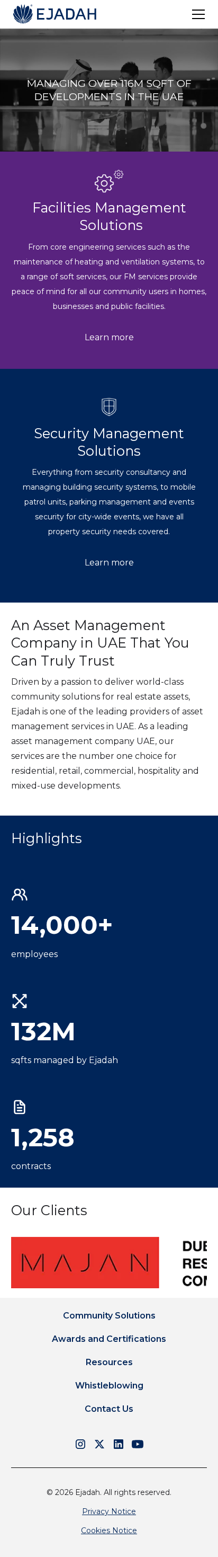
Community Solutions (109, 1316)
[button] (196, 14)
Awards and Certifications (109, 1339)
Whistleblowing (109, 1386)
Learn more (109, 337)
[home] (54, 14)
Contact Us (109, 1409)
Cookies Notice (109, 1530)
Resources (109, 1362)
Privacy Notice (109, 1511)
